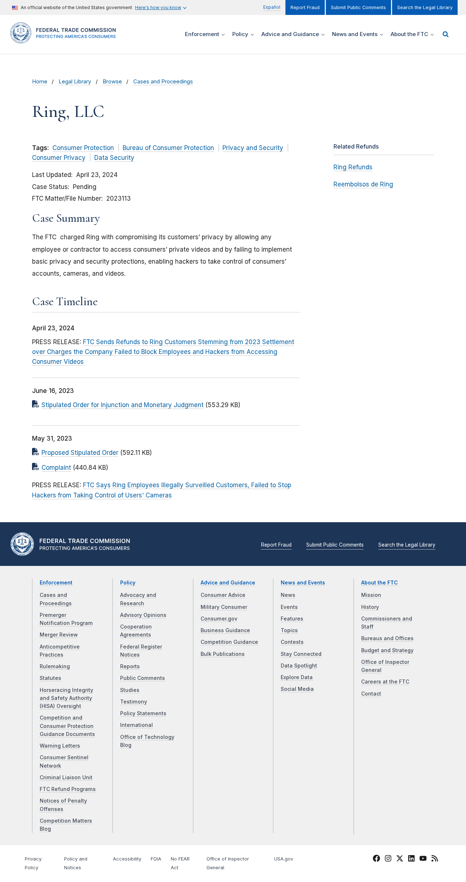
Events (289, 607)
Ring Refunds (352, 167)
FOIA (156, 859)
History (370, 607)
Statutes (50, 678)
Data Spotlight (299, 666)
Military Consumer (224, 607)
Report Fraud (305, 7)
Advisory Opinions (143, 615)
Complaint (56, 467)
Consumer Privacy (59, 157)
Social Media (297, 689)
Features (292, 619)
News (288, 595)
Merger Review (59, 635)
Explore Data (297, 677)
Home (39, 81)
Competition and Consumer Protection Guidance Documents (67, 726)
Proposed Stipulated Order (80, 452)
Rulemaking (55, 666)
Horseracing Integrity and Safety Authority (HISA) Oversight (66, 698)
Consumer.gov (219, 619)
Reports (130, 666)
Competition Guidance (229, 642)
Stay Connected (301, 654)
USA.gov (283, 859)
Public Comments (142, 678)
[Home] (65, 39)
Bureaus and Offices (387, 638)
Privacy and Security (252, 147)
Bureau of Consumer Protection (168, 147)
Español (271, 7)
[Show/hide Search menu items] (445, 34)
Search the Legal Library (425, 7)
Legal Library (75, 81)
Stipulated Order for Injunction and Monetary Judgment (123, 405)
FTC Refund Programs (68, 789)
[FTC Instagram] (388, 859)
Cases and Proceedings (163, 81)
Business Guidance (225, 630)
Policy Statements (143, 713)
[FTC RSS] (434, 859)
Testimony (133, 702)
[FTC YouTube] (423, 859)
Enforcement (56, 583)
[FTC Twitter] (399, 858)
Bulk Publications (223, 654)
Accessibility (127, 859)
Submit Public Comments (358, 7)
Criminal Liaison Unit (66, 777)
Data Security (114, 157)
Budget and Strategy (387, 650)
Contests (292, 642)
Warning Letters (60, 746)
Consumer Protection (83, 147)
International (136, 725)
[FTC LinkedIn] (411, 859)
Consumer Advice (223, 595)
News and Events (303, 583)
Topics (289, 630)
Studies (129, 690)
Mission (371, 595)
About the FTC (379, 583)
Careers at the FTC (385, 682)
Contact (371, 694)
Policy (127, 583)
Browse (112, 81)
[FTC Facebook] (376, 859)
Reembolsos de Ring (363, 184)
